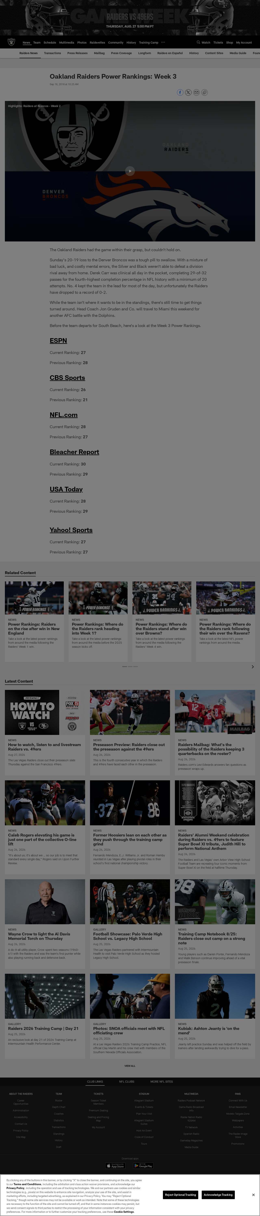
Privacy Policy (15, 1188)
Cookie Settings (124, 1211)
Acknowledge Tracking (218, 1194)
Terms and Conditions (27, 1184)
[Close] (253, 1194)
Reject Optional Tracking (180, 1194)
